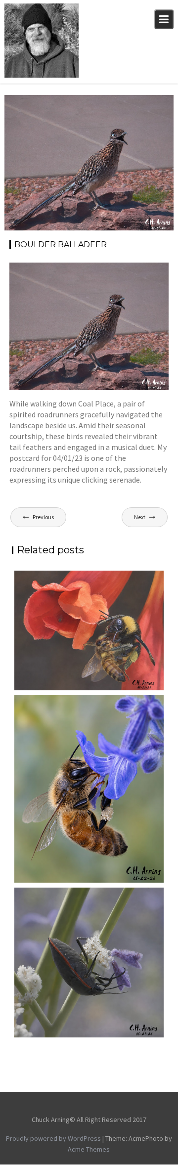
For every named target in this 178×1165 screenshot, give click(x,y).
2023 (119, 104)
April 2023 (147, 104)
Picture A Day (143, 115)
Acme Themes (89, 1149)
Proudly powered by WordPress (53, 1138)
